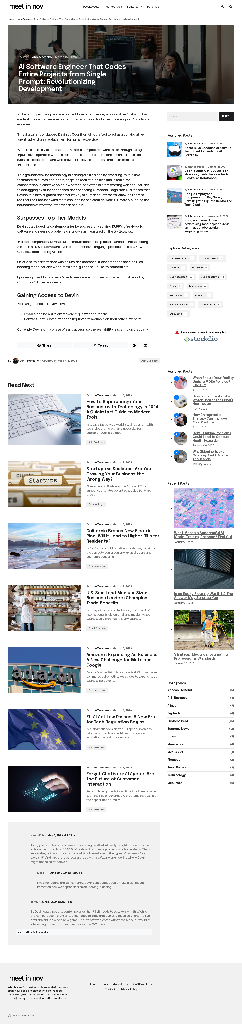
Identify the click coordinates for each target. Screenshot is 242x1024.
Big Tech (199, 267)
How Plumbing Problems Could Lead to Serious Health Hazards (212, 437)
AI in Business (25, 19)
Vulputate (178, 313)
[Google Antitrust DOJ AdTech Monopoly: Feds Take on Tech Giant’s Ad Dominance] (174, 172)
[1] (180, 382)
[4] (180, 438)
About (93, 984)
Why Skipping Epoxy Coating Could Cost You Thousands (212, 455)
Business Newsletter (115, 984)
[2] (180, 401)
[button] (222, 6)
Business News (97, 566)
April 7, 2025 (200, 408)
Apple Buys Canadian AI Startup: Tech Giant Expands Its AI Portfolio (208, 152)
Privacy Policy (129, 989)
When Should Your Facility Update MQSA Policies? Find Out (213, 381)
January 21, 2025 (184, 603)
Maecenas (197, 286)
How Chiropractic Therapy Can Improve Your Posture (210, 418)
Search (226, 116)
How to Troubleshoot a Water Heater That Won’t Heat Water (213, 400)
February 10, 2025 (203, 445)
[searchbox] (192, 116)
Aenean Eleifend (181, 258)
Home (11, 19)
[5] (180, 456)
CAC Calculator (142, 984)
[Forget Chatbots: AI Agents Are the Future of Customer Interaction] (44, 789)
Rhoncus (202, 295)
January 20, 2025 (184, 663)
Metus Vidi (178, 295)
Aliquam (177, 267)
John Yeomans (196, 143)
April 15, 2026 (201, 390)
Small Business (97, 628)
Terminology (96, 504)
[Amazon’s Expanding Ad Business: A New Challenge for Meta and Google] (44, 670)
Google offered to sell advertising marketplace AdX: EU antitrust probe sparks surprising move (208, 226)
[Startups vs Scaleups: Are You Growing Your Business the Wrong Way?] (44, 484)
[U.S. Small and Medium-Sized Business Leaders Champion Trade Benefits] (44, 608)
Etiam (175, 286)
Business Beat (181, 277)
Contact (110, 989)
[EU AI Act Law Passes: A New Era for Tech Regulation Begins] (44, 729)
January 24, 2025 (203, 464)
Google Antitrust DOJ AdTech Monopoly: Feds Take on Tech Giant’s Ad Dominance (206, 175)
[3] (180, 419)
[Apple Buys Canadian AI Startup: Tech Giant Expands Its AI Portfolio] (174, 149)
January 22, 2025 (184, 542)
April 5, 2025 (200, 427)
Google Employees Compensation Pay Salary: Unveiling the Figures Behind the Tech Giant (208, 199)
